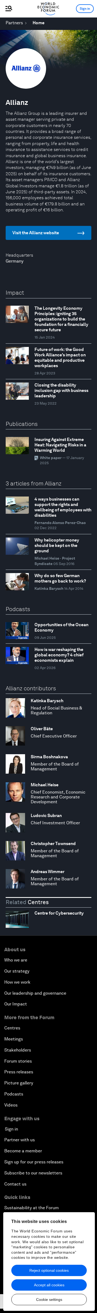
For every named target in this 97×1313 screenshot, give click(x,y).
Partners (14, 22)
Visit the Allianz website (35, 232)
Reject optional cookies (49, 1270)
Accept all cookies (49, 1285)
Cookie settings (49, 1299)
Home (38, 22)
